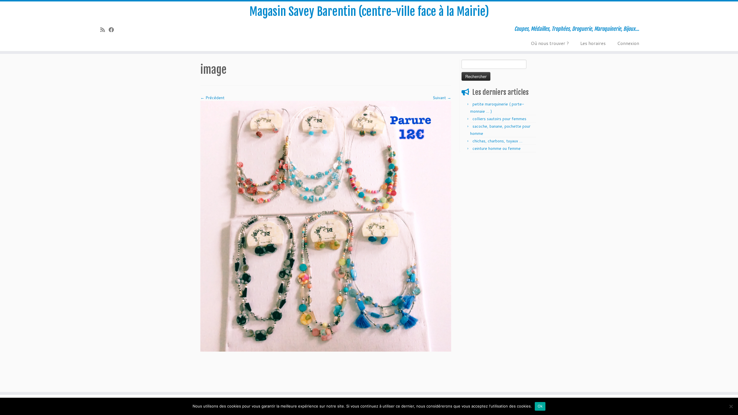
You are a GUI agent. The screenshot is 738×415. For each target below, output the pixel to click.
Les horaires (593, 43)
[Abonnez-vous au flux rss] (104, 29)
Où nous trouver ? (550, 43)
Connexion (628, 43)
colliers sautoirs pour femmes (499, 119)
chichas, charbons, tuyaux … (497, 141)
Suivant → (442, 98)
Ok (540, 406)
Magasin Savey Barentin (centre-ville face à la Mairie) (369, 11)
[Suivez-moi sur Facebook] (113, 29)
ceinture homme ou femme (496, 148)
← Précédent (212, 98)
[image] (325, 226)
